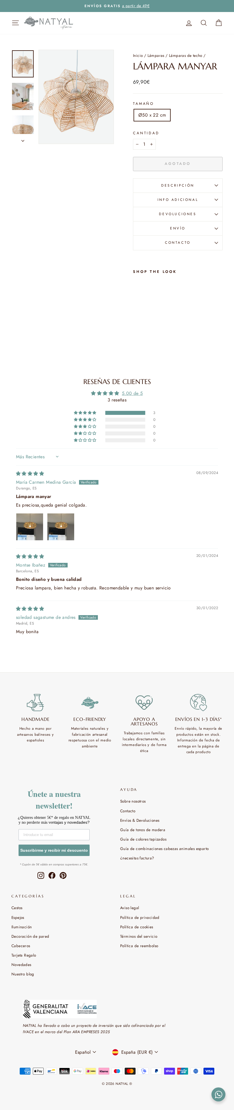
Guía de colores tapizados (143, 839)
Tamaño (143, 103)
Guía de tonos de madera (142, 830)
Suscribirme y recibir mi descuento (54, 850)
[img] (30, 473)
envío (177, 228)
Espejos (17, 917)
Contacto (127, 811)
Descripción (177, 185)
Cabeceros (20, 946)
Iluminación (21, 927)
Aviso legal (129, 908)
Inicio (138, 55)
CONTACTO (178, 242)
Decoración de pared (30, 936)
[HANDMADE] (35, 702)
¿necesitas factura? (137, 858)
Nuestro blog (22, 974)
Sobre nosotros (133, 801)
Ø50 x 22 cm (152, 115)
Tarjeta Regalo (23, 955)
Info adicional (178, 199)
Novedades (21, 964)
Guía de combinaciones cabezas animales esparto (164, 848)
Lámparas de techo (185, 55)
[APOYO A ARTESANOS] (144, 702)
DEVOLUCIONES (177, 214)
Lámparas (156, 55)
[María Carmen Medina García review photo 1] (29, 527)
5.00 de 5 (132, 393)
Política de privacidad (140, 917)
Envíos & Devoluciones (139, 820)
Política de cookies (136, 927)
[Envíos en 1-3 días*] (199, 702)
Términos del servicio (138, 936)
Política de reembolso (139, 946)
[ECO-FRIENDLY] (90, 702)
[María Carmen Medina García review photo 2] (60, 527)
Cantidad (146, 133)
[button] (85, 413)
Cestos (16, 908)
